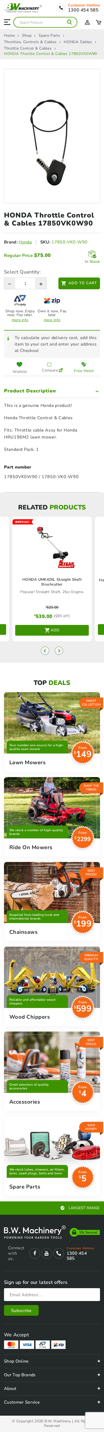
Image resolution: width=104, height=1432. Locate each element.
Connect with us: (16, 1253)
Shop (27, 36)
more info (20, 320)
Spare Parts (49, 36)
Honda (25, 242)
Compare (49, 370)
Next (59, 650)
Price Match (84, 370)
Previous (45, 650)
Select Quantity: (22, 272)
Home (9, 36)
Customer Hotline (84, 5)
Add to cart (83, 283)
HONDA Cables (78, 42)
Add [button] (55, 630)
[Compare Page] (60, 367)
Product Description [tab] (30, 391)
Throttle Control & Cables (28, 48)
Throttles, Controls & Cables (30, 42)
